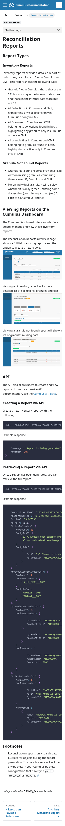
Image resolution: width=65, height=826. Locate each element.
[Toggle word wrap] (52, 425)
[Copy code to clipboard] (58, 425)
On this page (13, 30)
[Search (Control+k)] (59, 5)
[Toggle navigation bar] (5, 5)
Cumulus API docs (44, 394)
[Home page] (6, 15)
